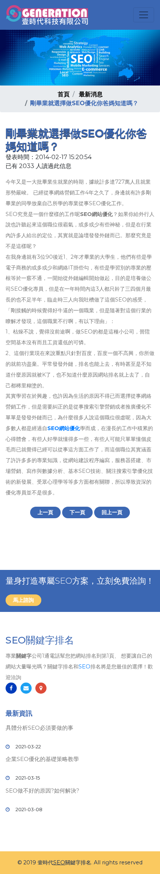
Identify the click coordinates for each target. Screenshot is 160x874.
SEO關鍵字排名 (40, 640)
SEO (84, 666)
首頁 (64, 94)
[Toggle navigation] (143, 14)
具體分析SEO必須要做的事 (39, 727)
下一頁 (77, 512)
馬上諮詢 (23, 600)
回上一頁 (112, 512)
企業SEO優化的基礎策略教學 (42, 758)
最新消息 (91, 94)
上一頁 (45, 512)
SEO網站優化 (63, 428)
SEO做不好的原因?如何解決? (42, 790)
